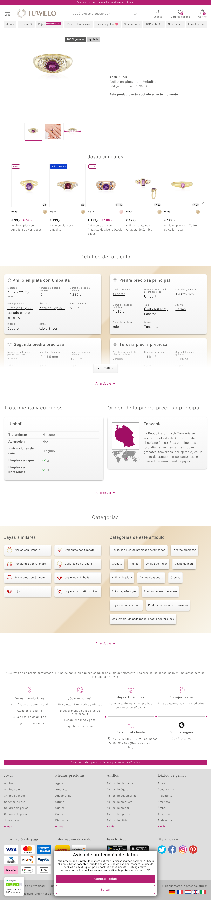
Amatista (61, 790)
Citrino (59, 802)
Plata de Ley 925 (52, 308)
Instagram (183, 849)
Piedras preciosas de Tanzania (168, 605)
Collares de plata (15, 814)
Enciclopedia (196, 24)
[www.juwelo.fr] (180, 892)
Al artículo (103, 383)
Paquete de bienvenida (80, 726)
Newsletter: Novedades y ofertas (80, 705)
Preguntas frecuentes (29, 723)
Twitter (162, 849)
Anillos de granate (151, 578)
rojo (116, 326)
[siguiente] (203, 201)
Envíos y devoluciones (30, 699)
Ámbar (162, 808)
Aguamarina (166, 790)
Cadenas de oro (14, 802)
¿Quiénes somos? (80, 699)
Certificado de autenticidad (29, 705)
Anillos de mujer (156, 564)
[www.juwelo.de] (172, 892)
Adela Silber (48, 328)
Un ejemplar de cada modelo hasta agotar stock (143, 619)
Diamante (61, 820)
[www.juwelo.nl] (188, 892)
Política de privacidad (30, 886)
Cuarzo (60, 808)
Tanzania (151, 326)
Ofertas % (26, 24)
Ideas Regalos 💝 (107, 24)
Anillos (134, 564)
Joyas (10, 24)
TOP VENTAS (153, 24)
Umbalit (150, 296)
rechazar (136, 864)
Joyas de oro (12, 820)
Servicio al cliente (131, 732)
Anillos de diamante (120, 783)
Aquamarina (63, 796)
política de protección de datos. (127, 870)
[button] (7, 13)
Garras (180, 309)
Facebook (172, 849)
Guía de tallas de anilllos (29, 717)
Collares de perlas (16, 808)
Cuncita (60, 814)
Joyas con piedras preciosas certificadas (138, 550)
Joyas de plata (184, 564)
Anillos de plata (122, 578)
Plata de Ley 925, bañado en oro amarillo (20, 313)
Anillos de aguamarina (122, 796)
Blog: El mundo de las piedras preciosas (80, 712)
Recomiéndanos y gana (80, 720)
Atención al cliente (29, 711)
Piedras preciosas (184, 550)
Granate (119, 294)
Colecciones (132, 24)
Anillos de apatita (118, 814)
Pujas (49, 24)
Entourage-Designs (124, 591)
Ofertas (175, 578)
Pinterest (193, 849)
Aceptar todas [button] (105, 879)
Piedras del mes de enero (160, 591)
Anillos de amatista (119, 802)
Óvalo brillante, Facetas (156, 311)
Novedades (175, 24)
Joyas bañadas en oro (126, 605)
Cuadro (13, 328)
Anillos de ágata (117, 790)
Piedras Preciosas (78, 24)
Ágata (59, 783)
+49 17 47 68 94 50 (124, 739)
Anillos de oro (13, 790)
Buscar (135, 13)
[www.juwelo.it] (203, 892)
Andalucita (165, 820)
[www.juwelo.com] (195, 892)
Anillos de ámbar (118, 808)
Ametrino (164, 814)
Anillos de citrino (118, 820)
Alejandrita (165, 796)
